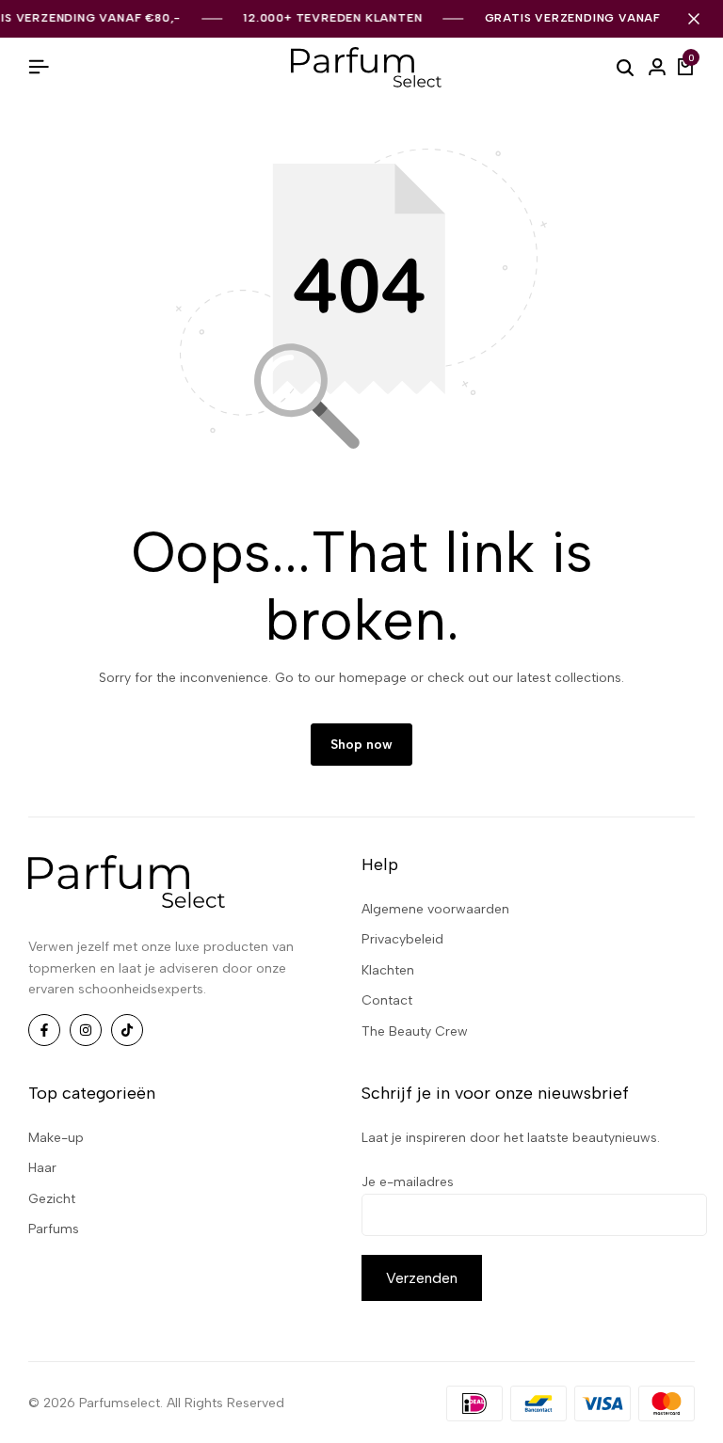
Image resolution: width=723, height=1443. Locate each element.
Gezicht (51, 1199)
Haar (42, 1168)
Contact (387, 1000)
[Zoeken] (625, 66)
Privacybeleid (402, 939)
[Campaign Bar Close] (694, 19)
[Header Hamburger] (38, 67)
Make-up (56, 1138)
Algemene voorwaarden (435, 909)
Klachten (388, 970)
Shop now (361, 745)
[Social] (44, 1030)
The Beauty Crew (415, 1031)
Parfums (53, 1229)
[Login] (657, 68)
